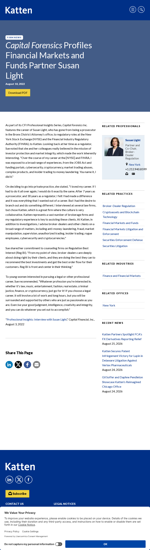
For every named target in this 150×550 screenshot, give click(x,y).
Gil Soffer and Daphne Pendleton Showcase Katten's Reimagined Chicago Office (122, 381)
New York (134, 164)
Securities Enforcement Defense (123, 240)
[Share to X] (18, 364)
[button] (9, 364)
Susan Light (132, 140)
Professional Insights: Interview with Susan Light (37, 319)
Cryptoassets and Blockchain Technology (121, 214)
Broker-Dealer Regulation (119, 206)
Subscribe (19, 493)
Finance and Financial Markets (122, 275)
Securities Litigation (115, 246)
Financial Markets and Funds (120, 223)
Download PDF (17, 92)
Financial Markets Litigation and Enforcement (123, 231)
